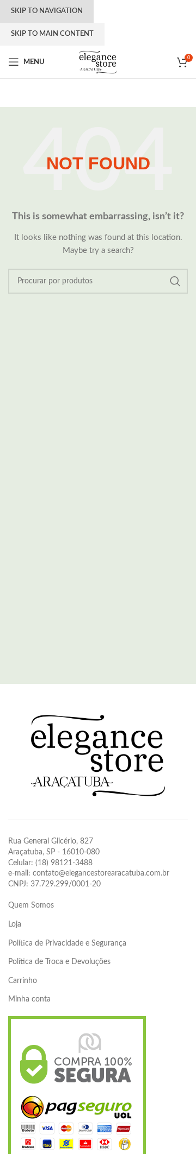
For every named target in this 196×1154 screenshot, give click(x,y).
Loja (14, 924)
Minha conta (29, 999)
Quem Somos (31, 905)
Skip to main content (52, 33)
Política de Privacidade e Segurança (67, 943)
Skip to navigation (47, 11)
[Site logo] (97, 62)
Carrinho (22, 981)
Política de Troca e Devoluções (59, 962)
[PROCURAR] (175, 281)
